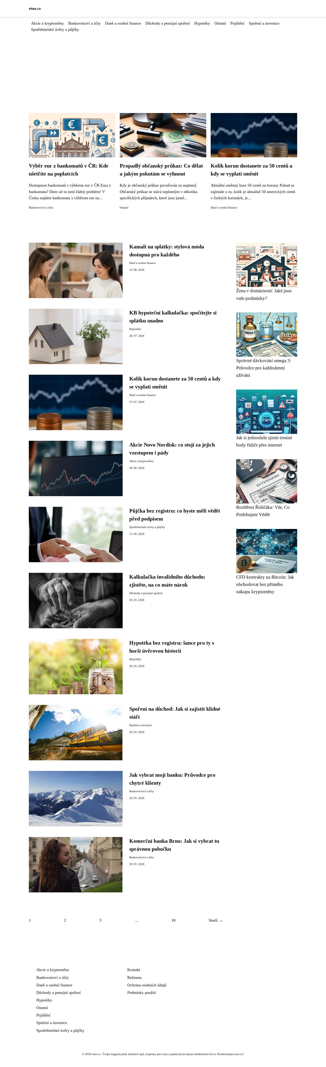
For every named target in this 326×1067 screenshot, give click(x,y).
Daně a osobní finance (123, 23)
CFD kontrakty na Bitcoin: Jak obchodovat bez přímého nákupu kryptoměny (265, 584)
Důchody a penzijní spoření (167, 23)
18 (173, 920)
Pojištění (237, 23)
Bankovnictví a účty (84, 23)
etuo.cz (35, 8)
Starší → (216, 920)
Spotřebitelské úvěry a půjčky (55, 29)
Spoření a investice (264, 23)
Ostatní (220, 23)
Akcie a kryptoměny (47, 23)
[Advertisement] (163, 66)
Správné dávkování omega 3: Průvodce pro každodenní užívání (263, 368)
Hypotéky (202, 23)
